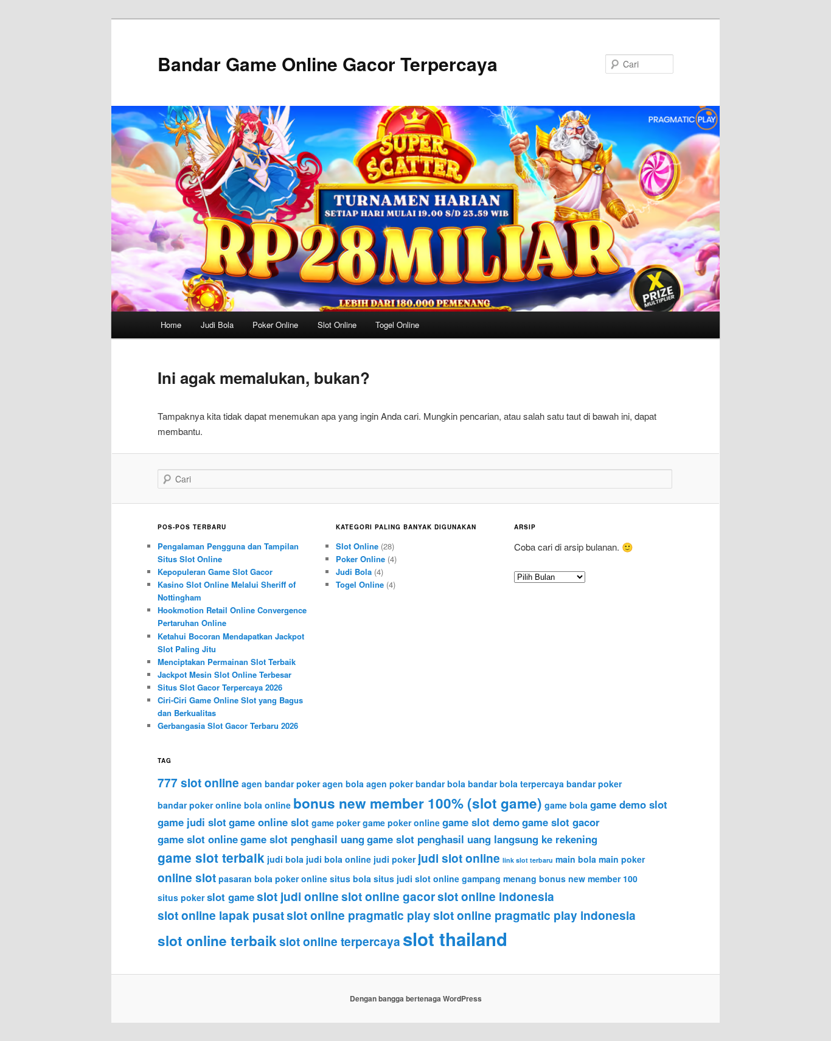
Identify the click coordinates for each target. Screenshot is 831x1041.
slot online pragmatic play (359, 915)
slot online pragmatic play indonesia (534, 915)
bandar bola (440, 784)
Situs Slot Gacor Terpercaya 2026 (220, 687)
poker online (301, 878)
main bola (575, 859)
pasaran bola (245, 878)
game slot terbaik (211, 857)
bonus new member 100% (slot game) (417, 803)
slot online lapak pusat (221, 915)
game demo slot (628, 804)
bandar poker (594, 784)
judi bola (285, 859)
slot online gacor (388, 896)
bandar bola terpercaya (516, 784)
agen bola (343, 784)
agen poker (389, 784)
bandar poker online (200, 805)
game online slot (269, 822)
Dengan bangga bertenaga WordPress (416, 998)
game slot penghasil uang (302, 839)
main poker (622, 859)
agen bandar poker (281, 784)
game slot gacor (561, 822)
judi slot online (459, 857)
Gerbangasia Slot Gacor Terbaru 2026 (228, 725)
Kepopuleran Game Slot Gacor (215, 571)
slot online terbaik (217, 940)
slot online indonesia (495, 896)
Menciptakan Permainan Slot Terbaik (227, 661)
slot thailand (455, 939)
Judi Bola (217, 324)
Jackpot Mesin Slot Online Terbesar (224, 674)
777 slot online (198, 782)
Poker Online (275, 324)
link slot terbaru (527, 860)
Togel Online (397, 324)
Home (171, 324)
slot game (230, 897)
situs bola (350, 878)
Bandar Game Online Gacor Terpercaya (328, 63)
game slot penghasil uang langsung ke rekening (482, 839)
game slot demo (481, 822)
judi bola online (338, 859)
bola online (267, 805)
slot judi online (298, 896)
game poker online (401, 822)
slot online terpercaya (339, 941)
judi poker (394, 859)
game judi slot (192, 822)
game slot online (198, 839)
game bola (566, 805)
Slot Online (337, 324)
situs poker (181, 897)
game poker (335, 822)
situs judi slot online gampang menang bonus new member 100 (506, 878)
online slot (187, 877)
